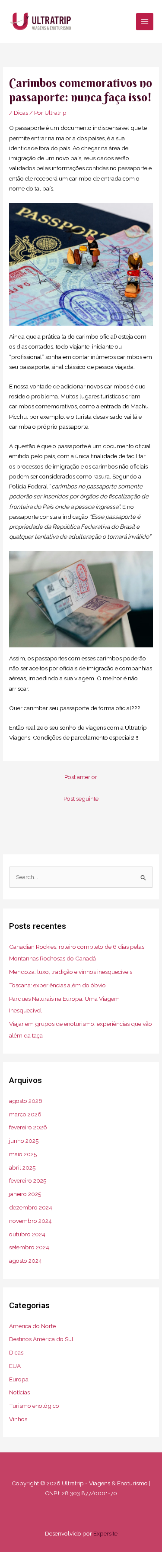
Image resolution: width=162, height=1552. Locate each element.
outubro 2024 (27, 1234)
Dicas (21, 112)
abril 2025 (22, 1167)
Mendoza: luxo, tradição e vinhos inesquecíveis (70, 971)
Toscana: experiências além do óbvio (57, 985)
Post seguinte (81, 798)
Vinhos (18, 1419)
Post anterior (80, 776)
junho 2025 (23, 1140)
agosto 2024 (25, 1260)
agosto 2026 (25, 1100)
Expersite (105, 1533)
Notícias (19, 1392)
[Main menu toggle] (145, 22)
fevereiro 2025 (27, 1180)
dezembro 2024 (30, 1207)
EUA (15, 1365)
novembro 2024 (30, 1220)
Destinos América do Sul (41, 1338)
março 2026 (25, 1114)
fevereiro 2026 (28, 1127)
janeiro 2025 (25, 1193)
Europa (19, 1379)
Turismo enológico (34, 1405)
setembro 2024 (29, 1247)
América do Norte (32, 1325)
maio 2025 (23, 1154)
